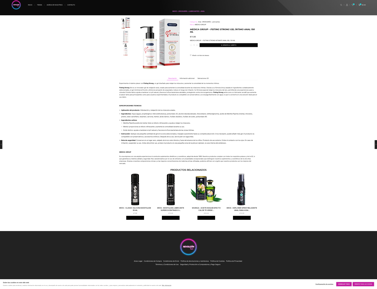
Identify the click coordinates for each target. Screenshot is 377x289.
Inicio (30, 5)
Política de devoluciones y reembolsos (195, 261)
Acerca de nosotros (55, 5)
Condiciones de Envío (171, 261)
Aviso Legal (138, 261)
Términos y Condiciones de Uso (167, 264)
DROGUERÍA (182, 11)
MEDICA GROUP (200, 24)
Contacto (71, 5)
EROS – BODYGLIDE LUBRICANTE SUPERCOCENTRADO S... (170, 209)
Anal (203, 11)
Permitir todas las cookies (363, 284)
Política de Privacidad (234, 261)
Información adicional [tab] (187, 78)
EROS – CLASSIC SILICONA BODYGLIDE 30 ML (135, 209)
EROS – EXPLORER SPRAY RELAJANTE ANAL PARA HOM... (242, 209)
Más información (166, 285)
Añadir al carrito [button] (135, 217)
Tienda (39, 5)
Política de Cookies (217, 261)
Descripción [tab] (172, 78)
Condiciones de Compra (153, 261)
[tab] (172, 78)
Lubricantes (194, 11)
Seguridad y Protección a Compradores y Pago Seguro (200, 264)
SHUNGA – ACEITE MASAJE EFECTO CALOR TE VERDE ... (206, 209)
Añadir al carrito (229, 45)
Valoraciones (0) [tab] (203, 78)
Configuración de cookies (324, 284)
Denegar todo (344, 284)
